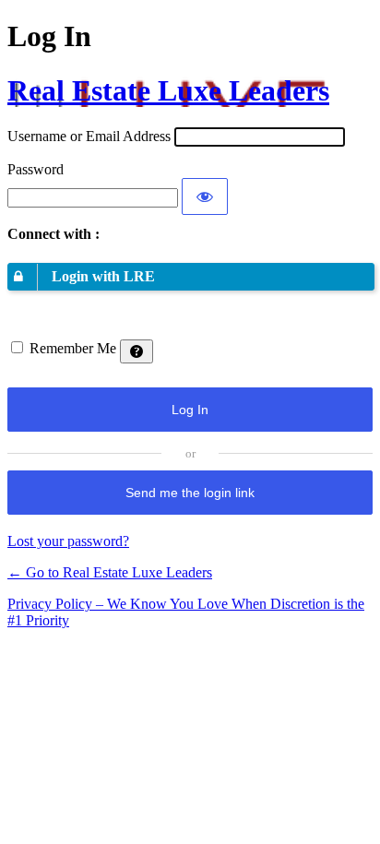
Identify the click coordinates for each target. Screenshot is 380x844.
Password (35, 169)
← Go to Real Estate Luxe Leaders (109, 572)
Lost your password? (68, 541)
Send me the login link (190, 492)
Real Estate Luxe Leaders (168, 90)
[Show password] (205, 196)
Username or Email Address (89, 136)
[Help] (136, 351)
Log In (190, 409)
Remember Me (73, 348)
